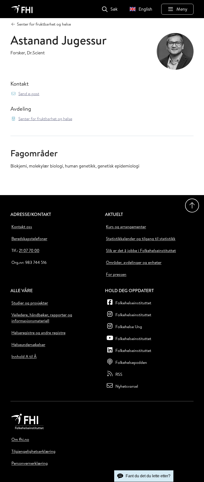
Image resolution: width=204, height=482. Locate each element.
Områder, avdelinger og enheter (133, 262)
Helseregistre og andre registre (38, 332)
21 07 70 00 (29, 250)
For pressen (116, 274)
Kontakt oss (21, 226)
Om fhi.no (20, 439)
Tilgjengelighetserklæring (33, 451)
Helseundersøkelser (28, 344)
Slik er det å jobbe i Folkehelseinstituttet (141, 250)
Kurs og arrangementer (126, 226)
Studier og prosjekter (29, 303)
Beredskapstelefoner (29, 238)
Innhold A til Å (24, 356)
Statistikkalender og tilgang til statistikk (140, 238)
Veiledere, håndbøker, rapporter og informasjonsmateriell (41, 317)
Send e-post (28, 94)
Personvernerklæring (29, 463)
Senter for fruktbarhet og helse (45, 119)
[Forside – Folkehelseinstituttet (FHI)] (22, 9)
